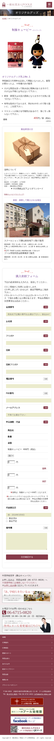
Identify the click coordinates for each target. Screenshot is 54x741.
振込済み (12, 518)
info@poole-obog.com (42, 694)
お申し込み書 (10, 585)
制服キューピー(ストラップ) (14, 194)
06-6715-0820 (12, 694)
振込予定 (12, 521)
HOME (4, 18)
